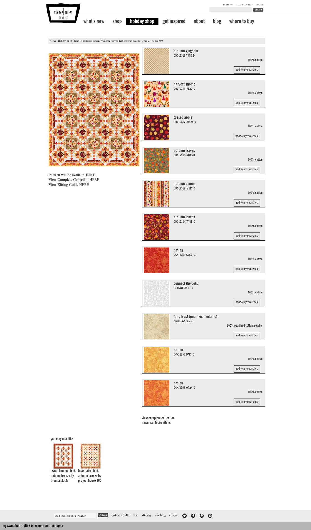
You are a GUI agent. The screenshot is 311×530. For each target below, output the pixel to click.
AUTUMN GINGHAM (186, 51)
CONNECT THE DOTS (186, 283)
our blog (160, 515)
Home (53, 40)
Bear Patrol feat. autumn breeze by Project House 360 (89, 475)
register (228, 4)
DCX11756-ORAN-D (184, 387)
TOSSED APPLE (183, 117)
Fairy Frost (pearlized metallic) (195, 317)
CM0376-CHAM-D (183, 321)
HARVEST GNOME (184, 84)
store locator (245, 4)
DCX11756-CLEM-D (184, 255)
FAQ (136, 515)
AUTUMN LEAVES (184, 151)
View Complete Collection (158, 418)
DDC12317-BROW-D (185, 122)
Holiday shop (65, 40)
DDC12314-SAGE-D (184, 155)
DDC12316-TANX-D (184, 55)
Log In (260, 4)
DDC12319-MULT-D (184, 188)
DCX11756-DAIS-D (184, 354)
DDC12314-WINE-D (184, 221)
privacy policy (121, 515)
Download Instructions (156, 423)
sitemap (147, 515)
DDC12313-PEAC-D (184, 89)
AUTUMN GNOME (184, 184)
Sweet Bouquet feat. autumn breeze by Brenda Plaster (63, 475)
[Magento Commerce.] (63, 13)
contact (173, 515)
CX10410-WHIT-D (183, 288)
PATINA (178, 250)
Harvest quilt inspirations (87, 40)
